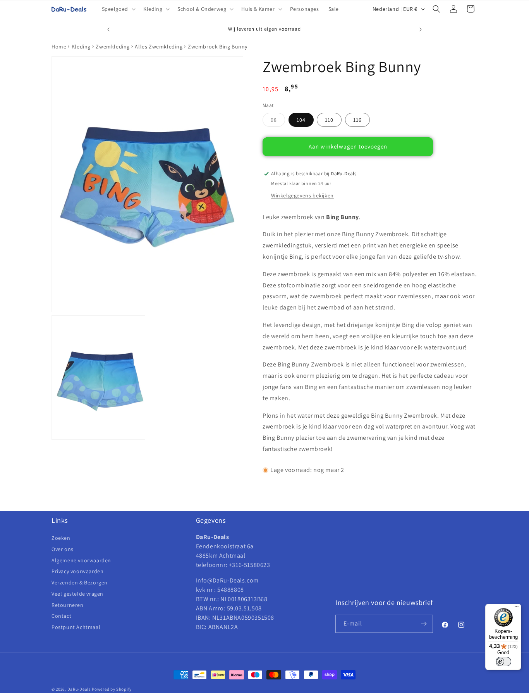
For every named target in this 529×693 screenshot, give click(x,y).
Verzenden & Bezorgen (80, 582)
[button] (118, 9)
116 (357, 119)
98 (278, 121)
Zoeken (61, 538)
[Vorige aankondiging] (108, 29)
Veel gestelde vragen (77, 593)
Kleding (81, 46)
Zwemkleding (113, 46)
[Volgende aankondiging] (420, 29)
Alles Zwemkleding (158, 46)
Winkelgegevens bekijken (302, 195)
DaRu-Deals (79, 689)
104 (301, 119)
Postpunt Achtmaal (76, 627)
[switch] (503, 661)
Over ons (63, 549)
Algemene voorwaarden (81, 560)
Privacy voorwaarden (77, 571)
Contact (61, 615)
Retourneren (68, 604)
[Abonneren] (424, 624)
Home (59, 46)
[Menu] (516, 608)
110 (329, 119)
